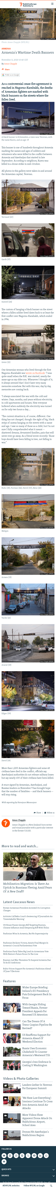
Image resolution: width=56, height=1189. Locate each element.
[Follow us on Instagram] (16, 1155)
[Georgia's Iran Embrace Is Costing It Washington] (12, 1065)
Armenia (6, 49)
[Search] (51, 1185)
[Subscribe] (4, 1161)
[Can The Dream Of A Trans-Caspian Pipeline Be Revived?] (12, 1025)
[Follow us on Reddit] (10, 1155)
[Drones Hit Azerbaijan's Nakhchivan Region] (12, 1135)
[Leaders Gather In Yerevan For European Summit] (12, 1088)
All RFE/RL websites (11, 1186)
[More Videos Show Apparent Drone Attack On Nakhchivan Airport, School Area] (12, 1118)
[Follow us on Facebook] (34, 1155)
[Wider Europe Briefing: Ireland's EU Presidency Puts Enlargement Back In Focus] (12, 991)
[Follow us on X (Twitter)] (28, 1155)
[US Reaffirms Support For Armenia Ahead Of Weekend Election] (12, 1038)
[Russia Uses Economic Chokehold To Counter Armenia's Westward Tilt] (12, 1052)
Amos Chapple (10, 64)
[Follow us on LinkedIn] (40, 1155)
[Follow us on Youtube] (4, 1155)
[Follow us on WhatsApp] (46, 1155)
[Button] (6, 70)
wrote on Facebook (35, 373)
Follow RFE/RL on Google (34, 1186)
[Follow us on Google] (22, 1155)
